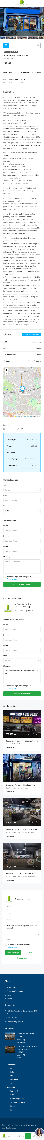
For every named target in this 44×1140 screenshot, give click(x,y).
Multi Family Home (17, 1098)
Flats (12, 1095)
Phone (6, 536)
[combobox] (22, 490)
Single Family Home (17, 1102)
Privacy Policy (12, 987)
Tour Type (7, 485)
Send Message (13, 953)
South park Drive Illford (25, 1034)
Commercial (11, 1064)
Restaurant (14, 1080)
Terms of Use (12, 579)
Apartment (14, 1091)
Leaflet (18, 416)
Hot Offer (14, 51)
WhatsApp (32, 610)
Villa (11, 1110)
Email (5, 546)
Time (5, 506)
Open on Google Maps (32, 334)
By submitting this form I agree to (19, 578)
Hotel (12, 1072)
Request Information (22, 694)
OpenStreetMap (27, 416)
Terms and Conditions (15, 991)
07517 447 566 (19, 610)
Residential (11, 1087)
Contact (9, 999)
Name (5, 526)
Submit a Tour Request (22, 584)
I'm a (5, 656)
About (9, 995)
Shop (12, 1083)
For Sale (7, 51)
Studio (12, 1106)
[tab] (6, 45)
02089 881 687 (21, 607)
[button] (22, 389)
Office (12, 1076)
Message (7, 557)
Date (5, 496)
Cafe (12, 1068)
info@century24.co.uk (15, 1022)
